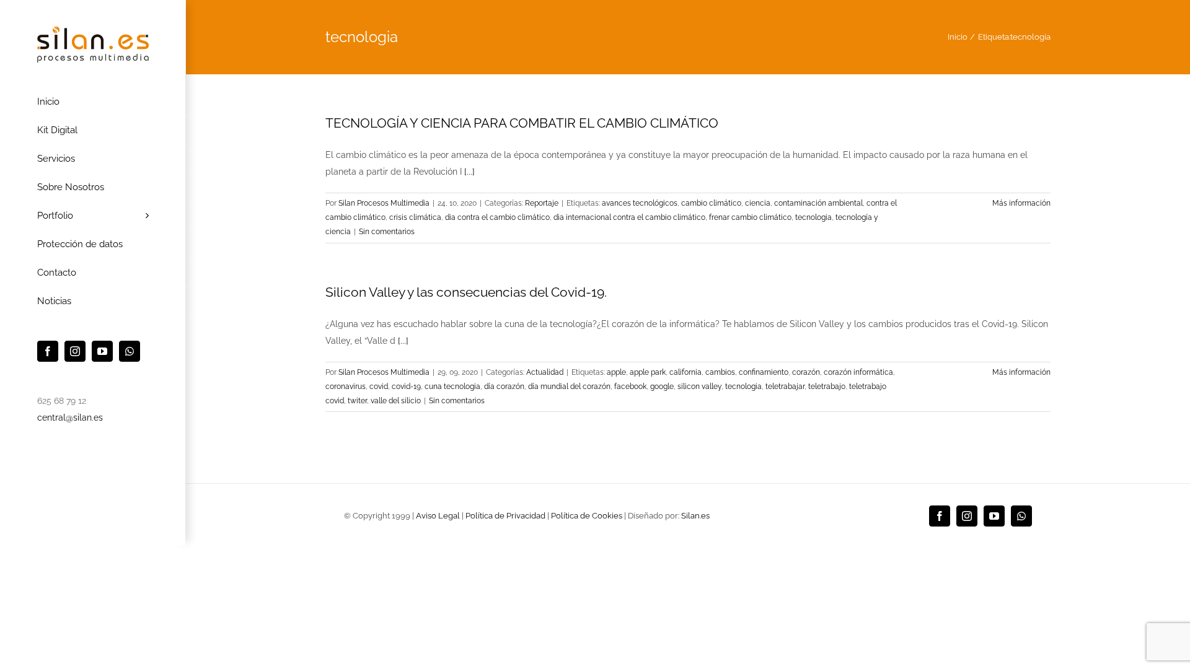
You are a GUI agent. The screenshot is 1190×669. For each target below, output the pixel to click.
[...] (469, 172)
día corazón (504, 386)
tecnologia (813, 217)
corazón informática (858, 372)
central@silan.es (70, 417)
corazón (806, 372)
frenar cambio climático (750, 217)
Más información (1021, 203)
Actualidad (544, 372)
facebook (630, 386)
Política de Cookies (586, 515)
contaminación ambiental (818, 203)
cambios (720, 372)
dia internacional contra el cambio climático (629, 217)
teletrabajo (826, 386)
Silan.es (695, 515)
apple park (648, 372)
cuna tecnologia (452, 386)
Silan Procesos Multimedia (384, 203)
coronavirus (345, 386)
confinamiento (763, 372)
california (685, 372)
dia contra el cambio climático (497, 217)
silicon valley (699, 386)
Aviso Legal (438, 515)
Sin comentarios (387, 231)
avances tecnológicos (639, 203)
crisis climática (415, 217)
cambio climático (711, 203)
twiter (357, 400)
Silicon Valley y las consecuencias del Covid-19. (466, 292)
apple (616, 372)
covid (378, 386)
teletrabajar (784, 386)
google (662, 386)
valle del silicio (396, 400)
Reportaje (541, 203)
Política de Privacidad (505, 515)
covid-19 (406, 386)
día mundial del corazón (569, 386)
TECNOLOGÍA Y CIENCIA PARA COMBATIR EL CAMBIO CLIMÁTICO (521, 123)
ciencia (757, 203)
